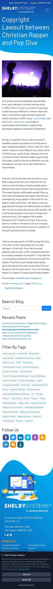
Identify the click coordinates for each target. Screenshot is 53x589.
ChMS (33, 283)
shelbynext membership (30, 412)
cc (40, 278)
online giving (16, 398)
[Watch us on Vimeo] (28, 437)
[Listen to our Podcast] (35, 437)
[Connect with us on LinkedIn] (20, 437)
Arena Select (8, 358)
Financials (25, 385)
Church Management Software (15, 376)
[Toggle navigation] (47, 9)
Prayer (42, 398)
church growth (26, 371)
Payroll (26, 398)
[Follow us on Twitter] (13, 437)
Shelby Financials (38, 403)
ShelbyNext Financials (34, 407)
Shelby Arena (23, 403)
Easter (39, 380)
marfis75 (20, 278)
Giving (5, 389)
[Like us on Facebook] (6, 437)
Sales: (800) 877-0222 (18, 3)
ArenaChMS (22, 353)
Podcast (34, 398)
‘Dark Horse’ (19, 121)
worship (19, 421)
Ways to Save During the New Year (16, 338)
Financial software (40, 385)
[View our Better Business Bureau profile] (20, 444)
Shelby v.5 (37, 416)
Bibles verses (8, 362)
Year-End (28, 421)
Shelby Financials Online (13, 407)
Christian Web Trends (12, 367)
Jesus (39, 283)
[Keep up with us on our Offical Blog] (42, 437)
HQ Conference (33, 389)
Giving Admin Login (36, 545)
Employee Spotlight (11, 385)
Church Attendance (31, 367)
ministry (39, 394)
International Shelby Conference (16, 394)
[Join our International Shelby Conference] (6, 444)
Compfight (33, 278)
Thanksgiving (8, 421)
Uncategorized (17, 283)
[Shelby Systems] (19, 9)
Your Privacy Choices (14, 288)
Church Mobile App (38, 376)
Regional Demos (9, 403)
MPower (6, 398)
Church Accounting (10, 548)
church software (10, 380)
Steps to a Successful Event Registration (19, 332)
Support (32, 548)
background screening (24, 358)
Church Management (10, 545)
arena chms (34, 353)
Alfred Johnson (9, 353)
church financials (10, 371)
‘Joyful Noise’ (39, 118)
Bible (38, 358)
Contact (31, 551)
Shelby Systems (24, 416)
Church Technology (27, 380)
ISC (32, 394)
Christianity (28, 362)
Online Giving (7, 551)
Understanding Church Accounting (16, 335)
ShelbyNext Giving (10, 412)
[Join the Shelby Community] (13, 444)
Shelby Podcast (9, 416)
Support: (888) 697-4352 (40, 3)
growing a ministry (17, 389)
